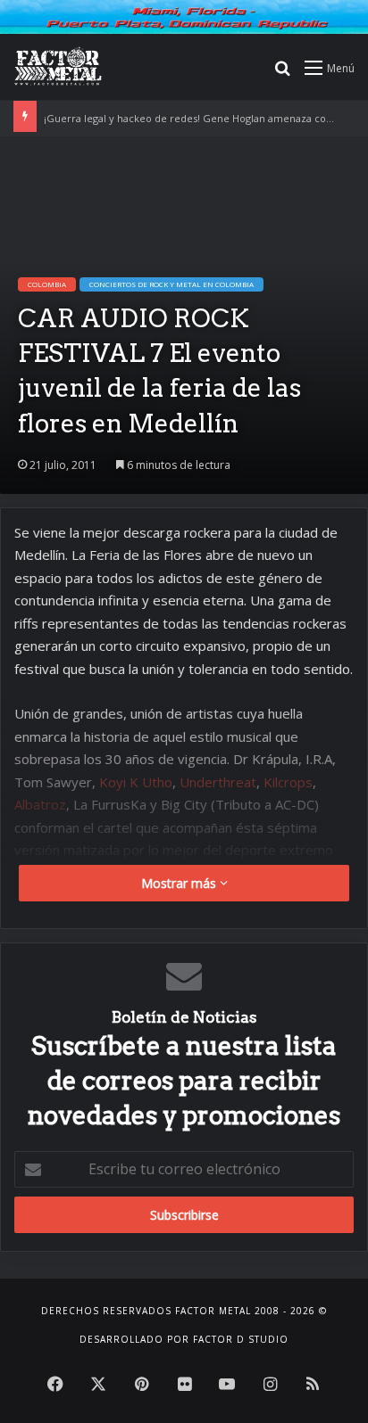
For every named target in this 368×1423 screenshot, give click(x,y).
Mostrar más (180, 883)
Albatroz (40, 804)
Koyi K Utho (135, 782)
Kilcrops (288, 782)
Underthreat (218, 782)
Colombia (47, 284)
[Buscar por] (282, 73)
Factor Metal (213, 1310)
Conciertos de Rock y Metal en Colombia (171, 284)
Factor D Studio (241, 1339)
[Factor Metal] (58, 66)
